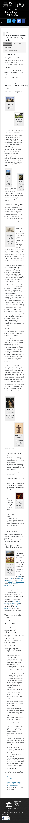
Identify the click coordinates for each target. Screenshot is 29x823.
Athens (10, 582)
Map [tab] (14, 43)
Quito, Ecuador (20, 582)
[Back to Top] (26, 820)
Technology (5, 814)
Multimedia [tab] (8, 47)
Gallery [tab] (20, 43)
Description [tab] (8, 43)
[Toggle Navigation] (1, 22)
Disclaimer (6, 812)
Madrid (19, 576)
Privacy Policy (18, 812)
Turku (11, 578)
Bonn (20, 580)
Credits (11, 812)
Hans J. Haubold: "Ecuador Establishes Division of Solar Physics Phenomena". (14, 783)
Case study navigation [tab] (11, 50)
